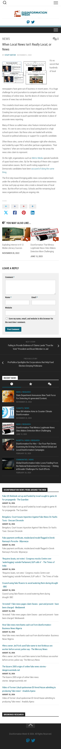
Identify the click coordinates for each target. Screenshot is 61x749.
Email (35, 297)
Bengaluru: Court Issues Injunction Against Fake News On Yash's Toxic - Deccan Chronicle (29, 519)
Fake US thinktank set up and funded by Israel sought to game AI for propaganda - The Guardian (29, 498)
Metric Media (37, 158)
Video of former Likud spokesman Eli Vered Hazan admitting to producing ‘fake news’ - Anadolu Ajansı (29, 689)
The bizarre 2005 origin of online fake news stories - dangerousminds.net (24, 668)
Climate (19, 408)
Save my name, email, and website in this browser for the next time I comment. (29, 320)
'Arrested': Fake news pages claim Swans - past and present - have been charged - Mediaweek (30, 606)
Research (26, 392)
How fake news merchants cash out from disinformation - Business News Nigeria (27, 627)
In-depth (19, 440)
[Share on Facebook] (15, 209)
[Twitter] (33, 22)
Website (8, 307)
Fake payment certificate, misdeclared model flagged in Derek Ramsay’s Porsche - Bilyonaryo (28, 539)
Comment (9, 277)
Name (8, 297)
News (6, 39)
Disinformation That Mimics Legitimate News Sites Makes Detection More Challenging (43, 248)
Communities (21, 459)
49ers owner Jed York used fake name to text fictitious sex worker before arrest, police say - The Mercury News (27, 647)
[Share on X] (6, 209)
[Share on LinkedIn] (32, 209)
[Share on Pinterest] (23, 209)
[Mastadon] (28, 22)
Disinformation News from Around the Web (25, 490)
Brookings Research (14, 714)
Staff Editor (10, 55)
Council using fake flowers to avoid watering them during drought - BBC (30, 585)
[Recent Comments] (49, 384)
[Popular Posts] (30, 384)
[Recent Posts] (11, 384)
